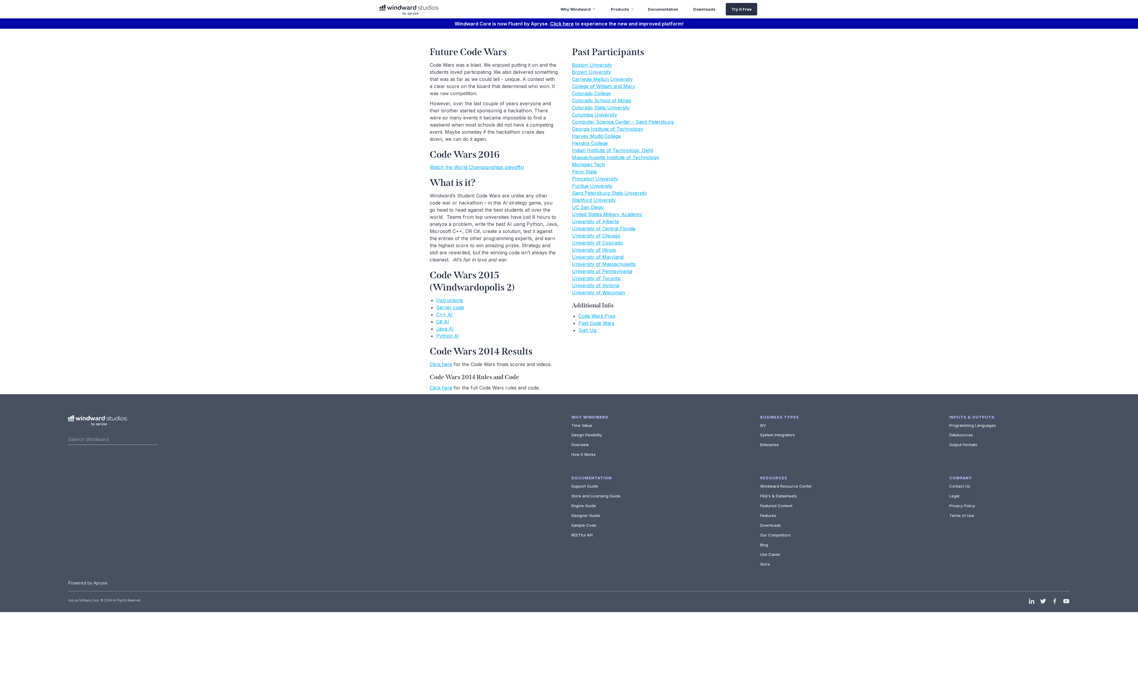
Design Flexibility (586, 434)
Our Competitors (775, 535)
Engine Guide (583, 505)
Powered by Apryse (88, 582)
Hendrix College (590, 143)
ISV (763, 425)
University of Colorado (597, 243)
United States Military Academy (607, 214)
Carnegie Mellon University (602, 79)
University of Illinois (594, 250)
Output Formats (963, 444)
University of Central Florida (603, 228)
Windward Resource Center (786, 486)
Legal (954, 496)
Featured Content (776, 505)
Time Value (581, 425)
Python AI (447, 336)
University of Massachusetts (604, 264)
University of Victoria (595, 285)
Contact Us (959, 486)
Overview (580, 444)
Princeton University (595, 179)
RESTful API (582, 535)
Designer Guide (585, 515)
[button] (574, 9)
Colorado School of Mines (601, 100)
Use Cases (770, 554)
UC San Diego (588, 207)
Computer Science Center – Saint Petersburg (623, 122)
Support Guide (584, 486)
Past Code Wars (596, 323)
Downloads (770, 525)
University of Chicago (596, 236)
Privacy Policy (962, 505)
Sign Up (587, 330)
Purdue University (592, 186)
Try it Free (741, 9)
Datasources (961, 434)
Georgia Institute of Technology (607, 129)
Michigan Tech (588, 164)
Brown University (591, 72)
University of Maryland (598, 257)
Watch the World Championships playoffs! (477, 167)
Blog (764, 544)
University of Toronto (596, 278)
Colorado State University (601, 108)
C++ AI (444, 314)
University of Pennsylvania (602, 271)
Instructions (449, 300)
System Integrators (777, 434)
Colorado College (591, 93)
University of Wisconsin (598, 293)
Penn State (584, 172)
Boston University (592, 65)
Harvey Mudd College (596, 136)
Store (765, 564)
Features (768, 515)
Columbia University (594, 115)
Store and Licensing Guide (596, 496)
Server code (450, 307)
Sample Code (583, 525)
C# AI (442, 322)
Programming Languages (972, 425)
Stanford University (594, 200)
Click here (562, 24)
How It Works (583, 454)
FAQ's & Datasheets (778, 496)
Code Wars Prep (597, 316)
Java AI (445, 329)
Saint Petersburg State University (609, 193)
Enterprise (769, 444)
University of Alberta (595, 221)
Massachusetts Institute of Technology (615, 157)
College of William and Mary (603, 86)
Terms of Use (961, 515)
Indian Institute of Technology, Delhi (612, 150)
